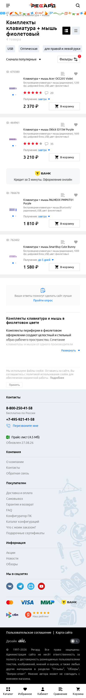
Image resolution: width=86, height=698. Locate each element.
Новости (12, 558)
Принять (14, 384)
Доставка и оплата (19, 493)
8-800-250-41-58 (19, 408)
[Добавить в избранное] (76, 74)
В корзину (67, 106)
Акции (10, 552)
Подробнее (57, 377)
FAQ (9, 510)
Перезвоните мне (25, 425)
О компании (15, 462)
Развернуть (68, 350)
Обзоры (12, 564)
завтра (42, 99)
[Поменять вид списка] (66, 31)
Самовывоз (14, 498)
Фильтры (70, 58)
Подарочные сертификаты (25, 533)
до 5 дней (44, 259)
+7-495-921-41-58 (20, 419)
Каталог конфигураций (22, 521)
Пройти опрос (43, 300)
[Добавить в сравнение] (63, 74)
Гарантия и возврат (20, 504)
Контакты (13, 467)
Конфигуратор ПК (19, 516)
